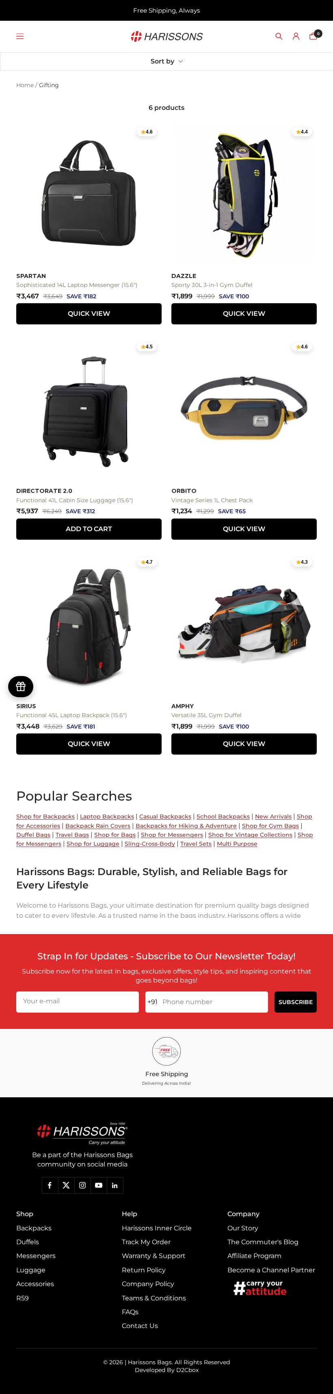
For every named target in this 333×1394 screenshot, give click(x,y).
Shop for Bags (115, 834)
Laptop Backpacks (107, 816)
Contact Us (140, 1326)
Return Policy (144, 1270)
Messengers (36, 1256)
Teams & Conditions (154, 1298)
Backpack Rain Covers (97, 825)
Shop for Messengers (172, 834)
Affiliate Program (254, 1256)
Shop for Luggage (93, 843)
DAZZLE (183, 276)
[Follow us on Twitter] (66, 1185)
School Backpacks (223, 816)
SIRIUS (26, 706)
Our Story (242, 1228)
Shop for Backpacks (45, 816)
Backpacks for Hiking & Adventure (186, 825)
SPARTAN (31, 276)
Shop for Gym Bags (270, 825)
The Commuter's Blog (262, 1242)
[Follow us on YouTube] (99, 1185)
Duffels (27, 1242)
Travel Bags (72, 834)
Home (25, 85)
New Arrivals (273, 816)
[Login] (296, 36)
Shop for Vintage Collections (250, 834)
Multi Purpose (237, 843)
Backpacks (34, 1228)
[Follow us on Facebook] (50, 1185)
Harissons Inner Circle (157, 1228)
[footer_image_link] (82, 1134)
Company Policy (148, 1284)
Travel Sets (196, 843)
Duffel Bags (33, 834)
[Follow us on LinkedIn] (115, 1185)
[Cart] (313, 36)
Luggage (30, 1270)
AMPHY (182, 706)
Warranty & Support (154, 1256)
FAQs (130, 1312)
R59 (22, 1298)
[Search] (279, 36)
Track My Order (146, 1242)
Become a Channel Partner (271, 1270)
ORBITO (184, 491)
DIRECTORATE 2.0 (44, 491)
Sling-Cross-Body (150, 843)
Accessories (35, 1284)
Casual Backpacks (165, 816)
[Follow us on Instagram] (82, 1185)
